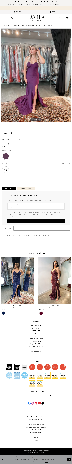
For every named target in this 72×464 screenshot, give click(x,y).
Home (6, 25)
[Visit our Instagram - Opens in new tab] (32, 403)
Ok (69, 459)
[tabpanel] (36, 75)
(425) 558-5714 (36, 330)
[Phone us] (11, 18)
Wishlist (36, 437)
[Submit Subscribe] (50, 396)
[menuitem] (18, 12)
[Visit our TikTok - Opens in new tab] (42, 403)
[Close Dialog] (2, 459)
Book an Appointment (36, 432)
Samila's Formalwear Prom (40, 25)
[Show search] (60, 18)
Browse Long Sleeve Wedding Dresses (36, 422)
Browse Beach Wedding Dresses (36, 419)
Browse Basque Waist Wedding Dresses (36, 427)
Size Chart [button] (66, 163)
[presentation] (17, 280)
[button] (4, 18)
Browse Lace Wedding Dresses (36, 424)
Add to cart (9, 189)
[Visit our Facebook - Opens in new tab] (29, 403)
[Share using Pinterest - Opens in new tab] (11, 133)
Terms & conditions (27, 450)
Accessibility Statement (44, 450)
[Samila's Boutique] (36, 18)
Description (8, 228)
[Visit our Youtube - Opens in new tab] (39, 403)
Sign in (36, 435)
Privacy (35, 450)
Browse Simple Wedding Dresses (36, 429)
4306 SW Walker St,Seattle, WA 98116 (36, 327)
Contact (36, 440)
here (46, 462)
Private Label (19, 25)
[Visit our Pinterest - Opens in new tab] (36, 403)
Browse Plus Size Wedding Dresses (36, 416)
